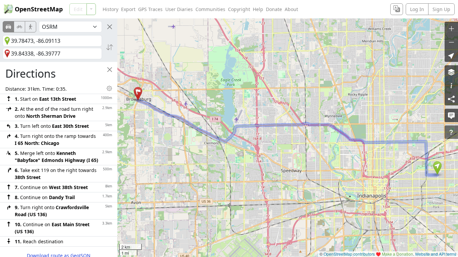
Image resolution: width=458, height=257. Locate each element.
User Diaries (179, 9)
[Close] (110, 27)
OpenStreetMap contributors (349, 254)
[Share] (451, 98)
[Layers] (451, 72)
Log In (417, 9)
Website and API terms (435, 254)
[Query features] (451, 132)
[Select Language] (396, 9)
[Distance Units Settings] (109, 88)
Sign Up (441, 9)
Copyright (239, 9)
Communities (210, 9)
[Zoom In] (451, 28)
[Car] (8, 26)
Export (128, 9)
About (291, 9)
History (110, 9)
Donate (274, 9)
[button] (437, 168)
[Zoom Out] (451, 42)
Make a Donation (397, 254)
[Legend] (451, 85)
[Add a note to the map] (451, 115)
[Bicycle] (19, 26)
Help (258, 9)
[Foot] (30, 26)
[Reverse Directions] (110, 47)
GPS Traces (150, 9)
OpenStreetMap (39, 9)
